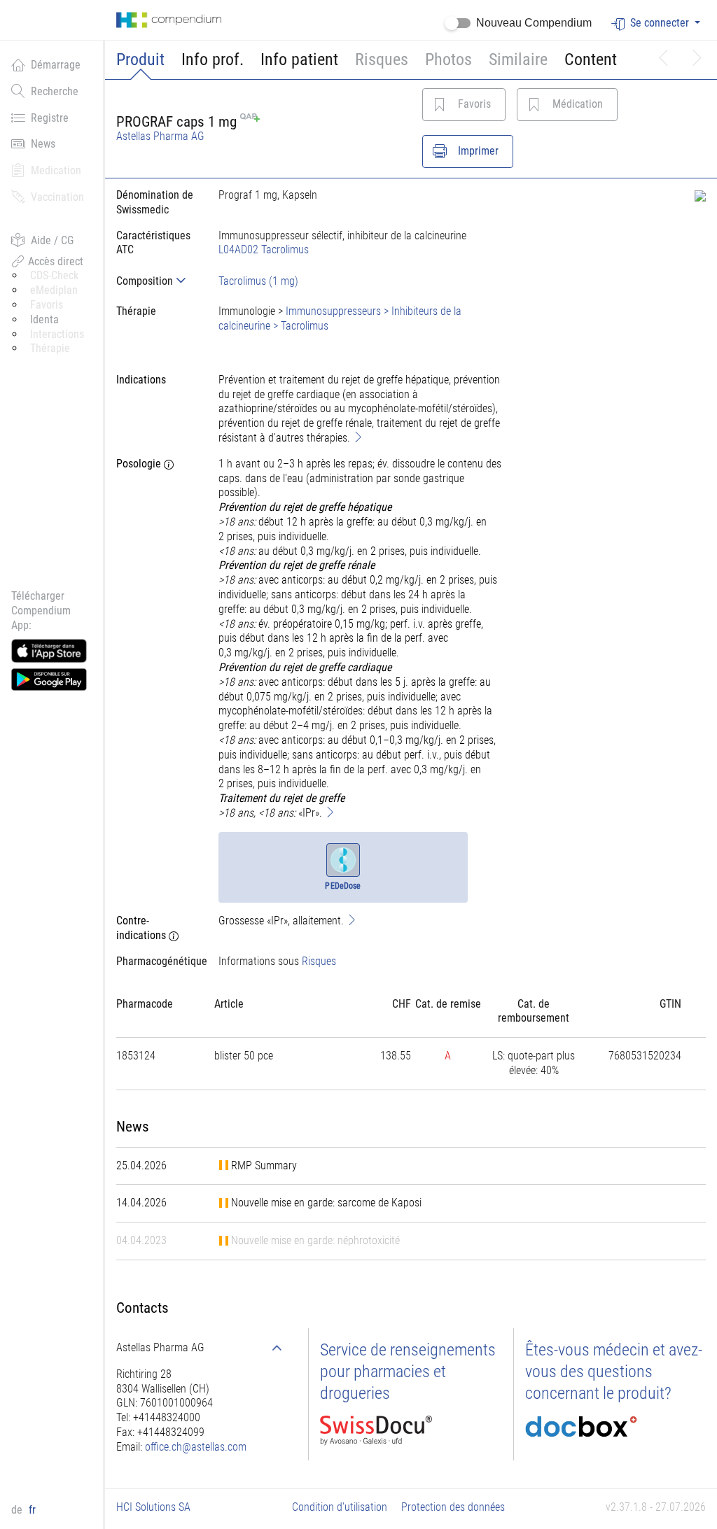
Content (590, 59)
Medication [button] (56, 170)
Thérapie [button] (50, 348)
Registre (50, 118)
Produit (140, 59)
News (43, 143)
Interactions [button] (57, 334)
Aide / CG (52, 240)
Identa (44, 319)
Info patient (299, 59)
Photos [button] (448, 59)
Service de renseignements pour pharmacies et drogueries (408, 1371)
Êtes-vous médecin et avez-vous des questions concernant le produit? (613, 1371)
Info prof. (212, 59)
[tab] (156, 281)
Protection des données (453, 1507)
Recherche (54, 91)
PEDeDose (343, 886)
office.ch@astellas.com (195, 1446)
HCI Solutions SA (153, 1507)
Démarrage (56, 64)
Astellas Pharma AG (160, 136)
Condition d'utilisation (339, 1507)
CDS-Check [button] (54, 275)
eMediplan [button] (54, 290)
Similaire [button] (518, 59)
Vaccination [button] (57, 197)
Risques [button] (381, 59)
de (18, 1509)
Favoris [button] (46, 304)
